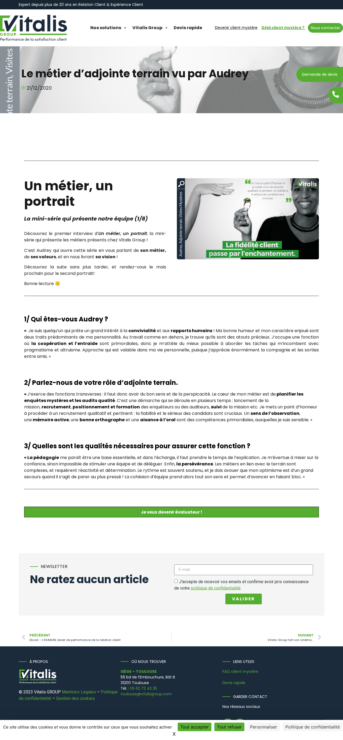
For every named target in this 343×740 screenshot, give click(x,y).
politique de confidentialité (216, 587)
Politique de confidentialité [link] (312, 727)
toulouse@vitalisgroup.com (146, 694)
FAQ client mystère (240, 671)
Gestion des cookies (75, 698)
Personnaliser (263, 727)
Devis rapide (188, 28)
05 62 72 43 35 (143, 688)
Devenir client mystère (236, 27)
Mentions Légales (79, 692)
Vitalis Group (147, 28)
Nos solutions (105, 28)
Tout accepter (194, 727)
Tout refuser (229, 727)
